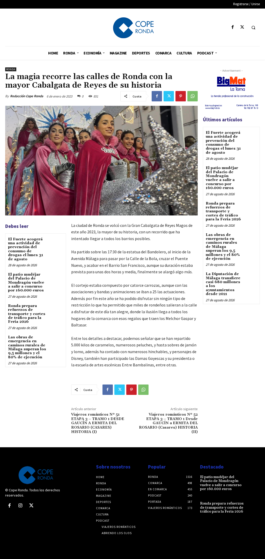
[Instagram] (20, 506)
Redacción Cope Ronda (26, 96)
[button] (253, 27)
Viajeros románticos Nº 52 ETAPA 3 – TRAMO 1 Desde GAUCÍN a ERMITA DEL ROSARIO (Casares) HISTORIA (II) (168, 423)
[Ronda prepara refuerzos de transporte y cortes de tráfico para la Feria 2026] (56, 310)
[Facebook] (232, 27)
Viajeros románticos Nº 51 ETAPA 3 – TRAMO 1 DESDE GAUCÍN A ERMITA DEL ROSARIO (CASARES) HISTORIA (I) (97, 423)
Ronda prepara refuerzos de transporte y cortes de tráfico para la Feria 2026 (26, 314)
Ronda (10, 69)
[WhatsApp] (192, 96)
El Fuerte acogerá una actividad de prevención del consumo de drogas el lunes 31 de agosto (25, 249)
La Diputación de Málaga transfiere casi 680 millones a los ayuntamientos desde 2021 (223, 284)
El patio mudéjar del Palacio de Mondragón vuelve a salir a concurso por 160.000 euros (26, 282)
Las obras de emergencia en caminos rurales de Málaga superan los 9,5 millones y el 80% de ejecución (27, 347)
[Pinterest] (180, 96)
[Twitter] (242, 27)
